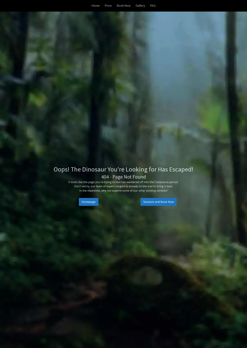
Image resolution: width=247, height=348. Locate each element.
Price (108, 5)
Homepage (89, 202)
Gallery (140, 5)
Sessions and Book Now (158, 202)
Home (96, 5)
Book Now (124, 5)
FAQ (153, 5)
